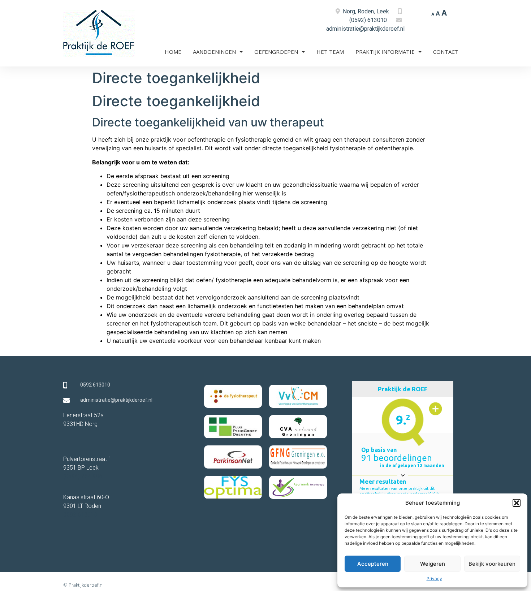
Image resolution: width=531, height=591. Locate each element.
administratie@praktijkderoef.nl (365, 28)
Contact (445, 51)
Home (173, 51)
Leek (382, 11)
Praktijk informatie (385, 51)
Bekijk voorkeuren (492, 563)
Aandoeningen (214, 51)
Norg (349, 11)
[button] (516, 502)
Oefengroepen (276, 51)
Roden (366, 11)
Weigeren (432, 563)
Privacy (434, 578)
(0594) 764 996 (82, 476)
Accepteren (372, 563)
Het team (330, 51)
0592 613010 (80, 514)
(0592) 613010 (368, 20)
